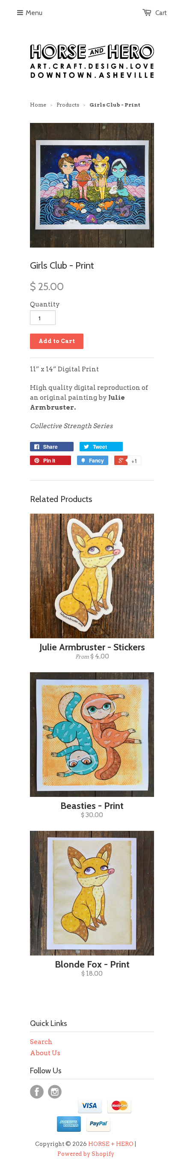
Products (67, 104)
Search (41, 1042)
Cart (161, 13)
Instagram (55, 1092)
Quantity (45, 304)
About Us (45, 1053)
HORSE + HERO (111, 1144)
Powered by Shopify (85, 1154)
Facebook (37, 1092)
